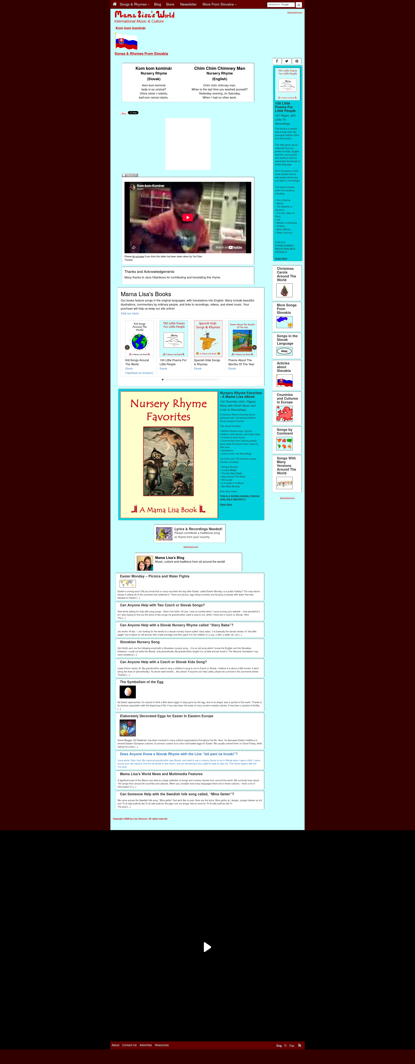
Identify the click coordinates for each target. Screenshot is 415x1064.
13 (196, 379)
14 (198, 379)
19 (212, 379)
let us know (138, 256)
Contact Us (129, 1045)
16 (204, 379)
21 (218, 379)
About (115, 1045)
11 (190, 379)
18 (209, 379)
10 (187, 379)
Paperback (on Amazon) (139, 373)
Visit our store (130, 313)
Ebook (129, 368)
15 (201, 379)
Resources (162, 1045)
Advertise (146, 1045)
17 (207, 379)
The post (122, 766)
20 (215, 379)
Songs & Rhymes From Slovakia (141, 53)
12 (193, 379)
